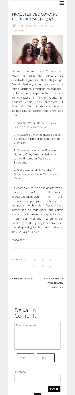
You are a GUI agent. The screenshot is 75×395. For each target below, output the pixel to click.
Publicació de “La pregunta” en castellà (53, 283)
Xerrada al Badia (23, 278)
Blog (44, 26)
